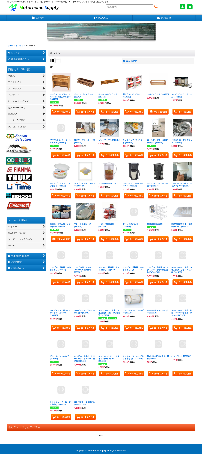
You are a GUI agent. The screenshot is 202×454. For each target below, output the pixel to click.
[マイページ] (182, 6)
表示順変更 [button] (131, 61)
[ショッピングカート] (190, 6)
